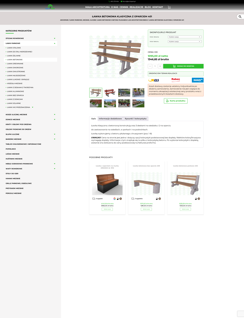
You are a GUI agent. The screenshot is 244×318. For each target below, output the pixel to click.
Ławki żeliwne (13, 56)
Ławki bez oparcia (15, 95)
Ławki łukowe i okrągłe (18, 79)
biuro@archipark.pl (129, 1)
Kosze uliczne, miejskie (16, 114)
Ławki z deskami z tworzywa (20, 87)
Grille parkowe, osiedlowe (19, 183)
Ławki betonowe (14, 60)
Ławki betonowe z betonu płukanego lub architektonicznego (122, 20)
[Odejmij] (150, 66)
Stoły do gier (12, 173)
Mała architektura (97, 7)
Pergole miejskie (13, 193)
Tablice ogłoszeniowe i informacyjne (23, 144)
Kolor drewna (154, 37)
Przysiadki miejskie (14, 188)
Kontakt (157, 7)
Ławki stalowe (14, 48)
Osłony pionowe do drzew (18, 129)
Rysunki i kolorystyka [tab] (135, 118)
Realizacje (136, 7)
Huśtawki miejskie (14, 159)
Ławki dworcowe (15, 67)
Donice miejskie (13, 119)
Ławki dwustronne (16, 71)
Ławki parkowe (13, 43)
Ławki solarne (14, 103)
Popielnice (11, 149)
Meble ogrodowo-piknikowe (19, 164)
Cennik (124, 7)
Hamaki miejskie (13, 178)
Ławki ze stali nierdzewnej (19, 52)
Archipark (64, 20)
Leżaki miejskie (12, 154)
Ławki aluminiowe (15, 91)
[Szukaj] (240, 16)
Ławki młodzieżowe (16, 75)
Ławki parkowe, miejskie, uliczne (83, 20)
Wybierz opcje (107, 209)
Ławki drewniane (15, 64)
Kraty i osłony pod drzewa (18, 124)
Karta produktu (177, 101)
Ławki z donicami (15, 99)
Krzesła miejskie (14, 83)
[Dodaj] (160, 66)
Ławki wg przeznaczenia (18, 107)
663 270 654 (115, 1)
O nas (114, 7)
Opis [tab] (93, 118)
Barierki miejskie (13, 139)
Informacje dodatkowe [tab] (110, 118)
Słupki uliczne (12, 134)
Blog (148, 7)
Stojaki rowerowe (15, 38)
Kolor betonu (154, 41)
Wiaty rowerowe (14, 169)
